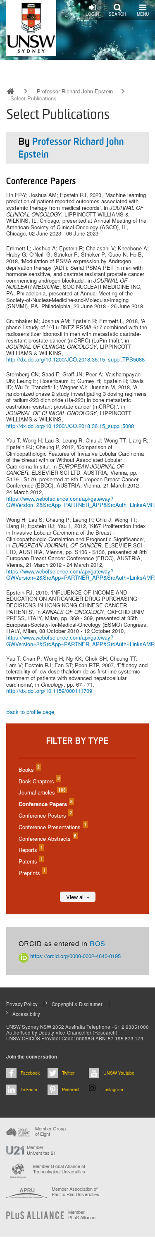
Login (92, 14)
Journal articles (42, 792)
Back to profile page (30, 712)
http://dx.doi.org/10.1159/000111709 (49, 691)
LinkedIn (29, 1089)
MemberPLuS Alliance (81, 1214)
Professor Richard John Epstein (75, 91)
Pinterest (70, 1089)
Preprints (32, 873)
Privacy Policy (22, 1004)
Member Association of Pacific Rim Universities (75, 1191)
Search (117, 14)
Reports (30, 850)
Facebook (30, 1073)
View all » (77, 897)
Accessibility (26, 1014)
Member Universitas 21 (41, 1149)
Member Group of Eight (50, 1131)
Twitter (68, 1073)
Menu (143, 14)
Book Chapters (39, 781)
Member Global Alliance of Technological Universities (59, 1169)
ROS (97, 943)
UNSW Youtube (118, 1073)
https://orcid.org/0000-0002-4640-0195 (75, 956)
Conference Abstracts (47, 838)
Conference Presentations (52, 827)
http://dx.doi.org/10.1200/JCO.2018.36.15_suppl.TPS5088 (75, 359)
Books (29, 769)
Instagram (113, 1089)
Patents (30, 861)
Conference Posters (45, 815)
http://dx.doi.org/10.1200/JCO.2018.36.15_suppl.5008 (70, 426)
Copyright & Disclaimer (77, 1004)
